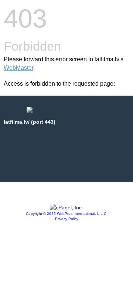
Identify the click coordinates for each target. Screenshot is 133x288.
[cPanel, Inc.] (66, 207)
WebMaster (18, 68)
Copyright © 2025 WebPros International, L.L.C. (67, 214)
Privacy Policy (66, 219)
